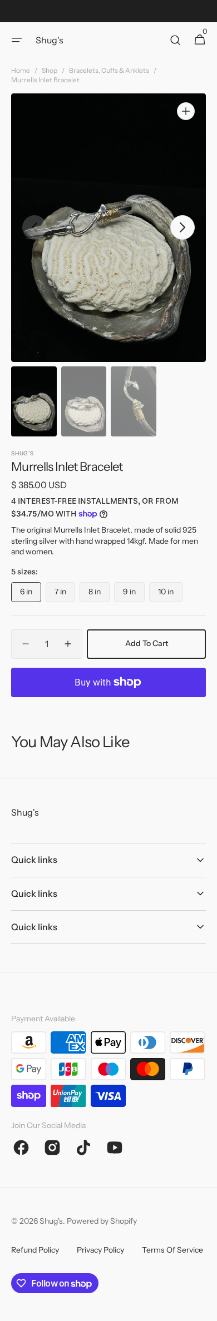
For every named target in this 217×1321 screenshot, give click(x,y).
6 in (30, 594)
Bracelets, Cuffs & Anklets (109, 70)
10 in (170, 594)
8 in (99, 594)
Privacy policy (100, 1250)
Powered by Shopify (102, 1221)
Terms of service (172, 1250)
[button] (16, 40)
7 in (65, 594)
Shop (49, 70)
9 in (134, 594)
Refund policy (35, 1250)
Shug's (51, 1221)
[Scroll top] (204, 1308)
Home (20, 70)
